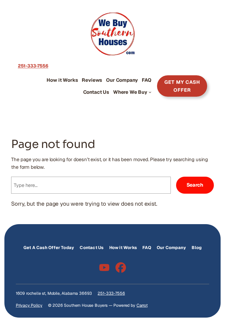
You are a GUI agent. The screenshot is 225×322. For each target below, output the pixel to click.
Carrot (142, 305)
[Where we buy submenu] (150, 92)
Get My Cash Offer (182, 86)
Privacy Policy (29, 305)
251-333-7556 (111, 293)
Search (195, 185)
